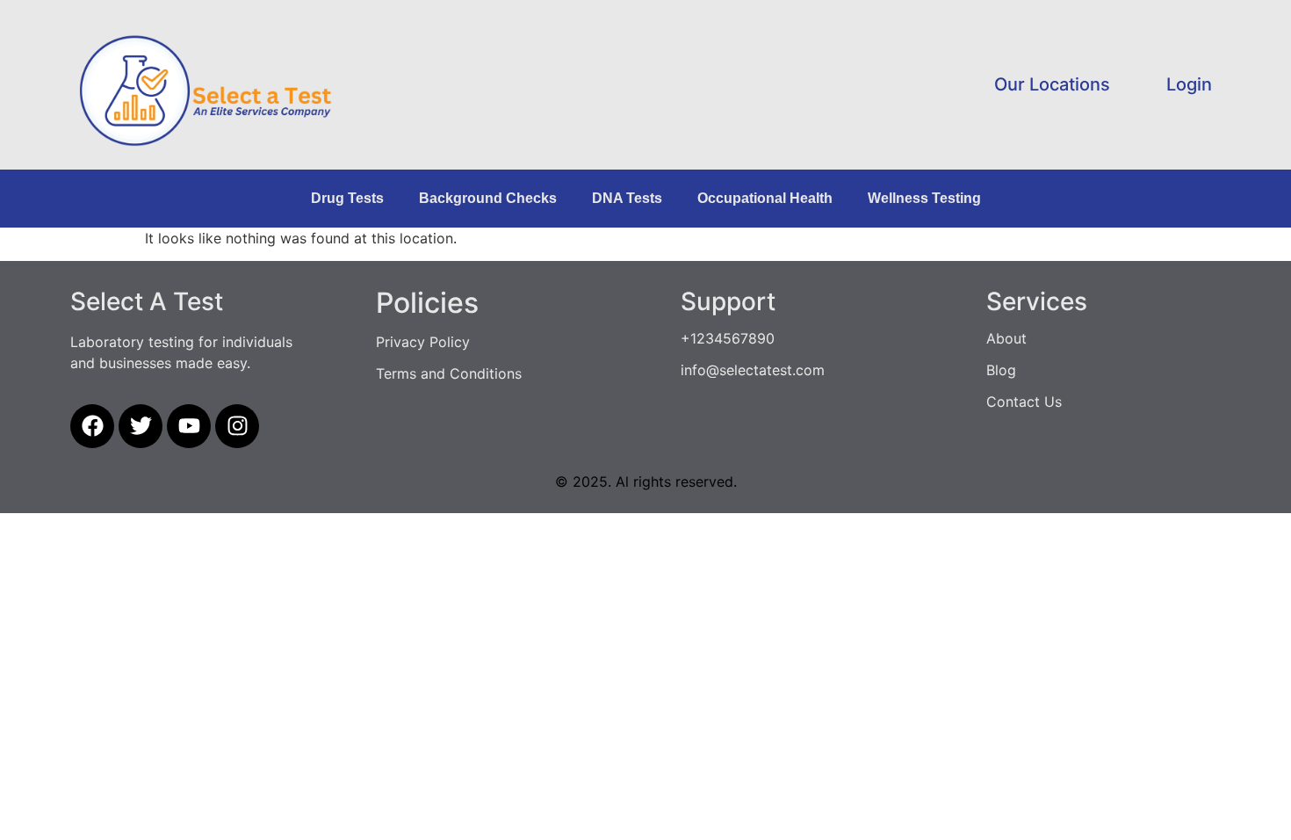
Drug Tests (347, 198)
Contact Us (1024, 401)
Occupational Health (765, 198)
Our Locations (1052, 84)
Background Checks (488, 198)
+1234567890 (728, 338)
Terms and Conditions (449, 373)
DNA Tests (627, 198)
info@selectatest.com (753, 370)
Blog (1001, 370)
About (1006, 338)
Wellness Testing (924, 198)
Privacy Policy (423, 342)
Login (1189, 84)
